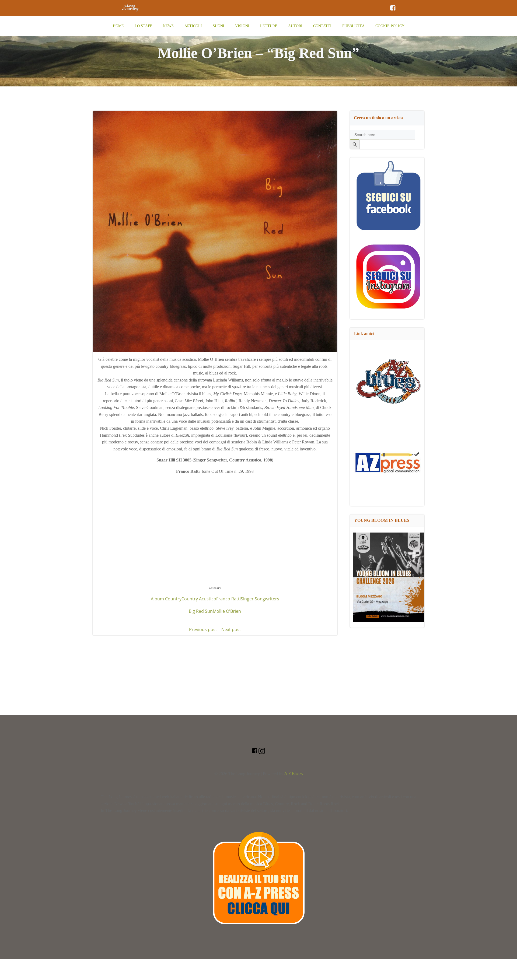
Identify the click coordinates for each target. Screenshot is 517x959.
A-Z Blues (293, 773)
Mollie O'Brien (227, 611)
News (168, 26)
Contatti (322, 26)
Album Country (166, 599)
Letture (268, 26)
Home (118, 26)
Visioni (242, 26)
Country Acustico (198, 599)
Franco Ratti (228, 599)
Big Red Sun (201, 611)
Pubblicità (353, 26)
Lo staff (143, 26)
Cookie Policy (389, 26)
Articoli (193, 26)
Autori (295, 26)
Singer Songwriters (260, 599)
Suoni (218, 26)
